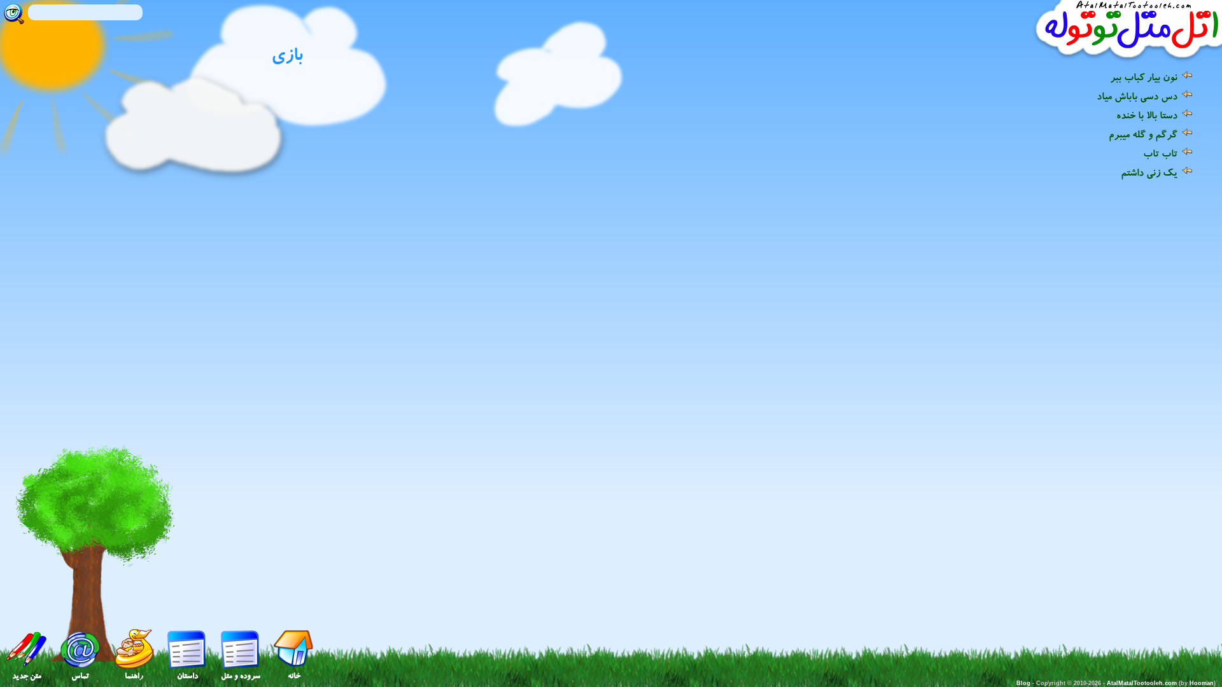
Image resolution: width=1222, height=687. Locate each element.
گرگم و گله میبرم (1143, 134)
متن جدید (26, 676)
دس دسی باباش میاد (1137, 96)
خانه (294, 676)
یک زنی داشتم (1149, 172)
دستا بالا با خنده (1146, 115)
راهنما (134, 676)
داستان (187, 676)
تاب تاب (1160, 153)
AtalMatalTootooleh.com (1142, 683)
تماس (80, 676)
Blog (1023, 683)
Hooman (1202, 683)
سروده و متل (240, 676)
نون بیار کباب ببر (1143, 77)
